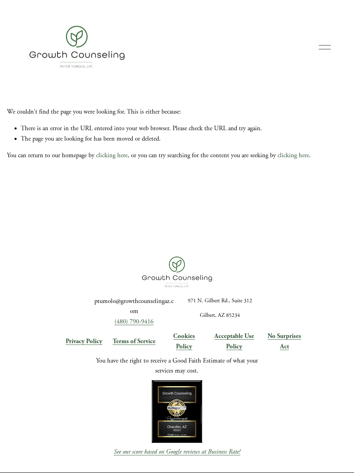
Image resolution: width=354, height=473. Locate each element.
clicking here (112, 155)
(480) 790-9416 (133, 322)
